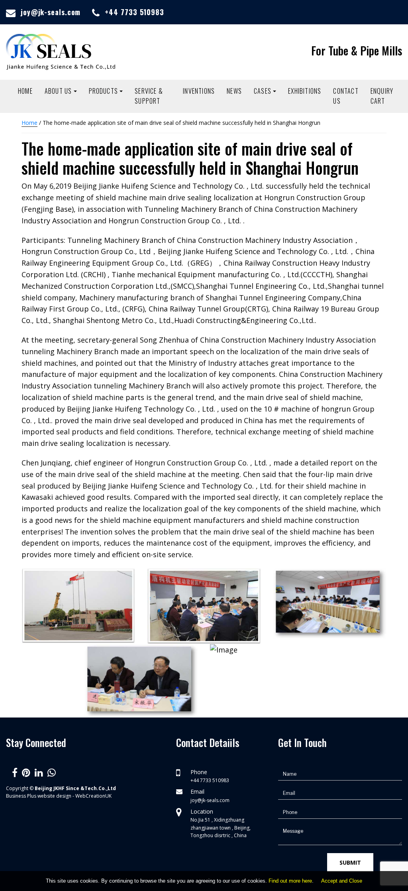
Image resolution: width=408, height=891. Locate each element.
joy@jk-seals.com (50, 12)
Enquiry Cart (382, 96)
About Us (58, 91)
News (234, 91)
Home (25, 91)
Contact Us (345, 96)
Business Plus (21, 795)
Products (103, 91)
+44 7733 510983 (134, 12)
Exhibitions (304, 91)
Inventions (199, 91)
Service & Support (149, 96)
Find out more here (290, 881)
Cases (262, 91)
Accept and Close (341, 881)
